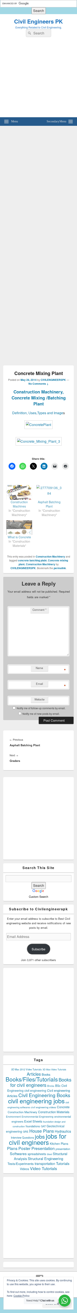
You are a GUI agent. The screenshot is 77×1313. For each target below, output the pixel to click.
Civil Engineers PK (38, 21)
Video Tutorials (43, 1168)
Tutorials (63, 1163)
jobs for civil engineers (37, 1139)
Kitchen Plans (59, 1143)
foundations (33, 1126)
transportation (45, 1163)
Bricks (50, 1085)
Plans (12, 1148)
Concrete (63, 1107)
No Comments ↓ (38, 384)
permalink (60, 568)
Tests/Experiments (20, 1163)
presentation (63, 1149)
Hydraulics (63, 1131)
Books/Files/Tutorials (32, 1079)
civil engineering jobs (36, 1100)
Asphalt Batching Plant (49, 504)
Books (46, 1074)
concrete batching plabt (32, 560)
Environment (13, 1116)
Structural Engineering (45, 1158)
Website (39, 699)
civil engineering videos (43, 1107)
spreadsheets (37, 1154)
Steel (49, 1154)
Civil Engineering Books (44, 1095)
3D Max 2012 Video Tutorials (26, 1069)
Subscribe (38, 949)
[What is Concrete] (19, 527)
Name (39, 668)
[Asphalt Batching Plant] (49, 492)
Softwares (18, 1153)
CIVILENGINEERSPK (53, 380)
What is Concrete (19, 537)
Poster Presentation (36, 1148)
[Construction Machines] (19, 492)
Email (39, 684)
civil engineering (35, 1090)
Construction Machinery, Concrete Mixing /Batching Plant (39, 398)
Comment (39, 610)
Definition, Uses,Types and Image (37, 412)
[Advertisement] (38, 78)
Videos (24, 1169)
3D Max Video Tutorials (54, 1069)
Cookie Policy (21, 1295)
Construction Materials (54, 1112)
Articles (34, 1074)
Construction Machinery (50, 556)
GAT (43, 1126)
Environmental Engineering (37, 1116)
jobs (40, 1136)
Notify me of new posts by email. (41, 713)
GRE (25, 1131)
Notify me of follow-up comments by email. (41, 708)
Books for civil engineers (41, 1082)
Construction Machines (19, 504)
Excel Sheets (33, 1121)
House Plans (41, 1131)
